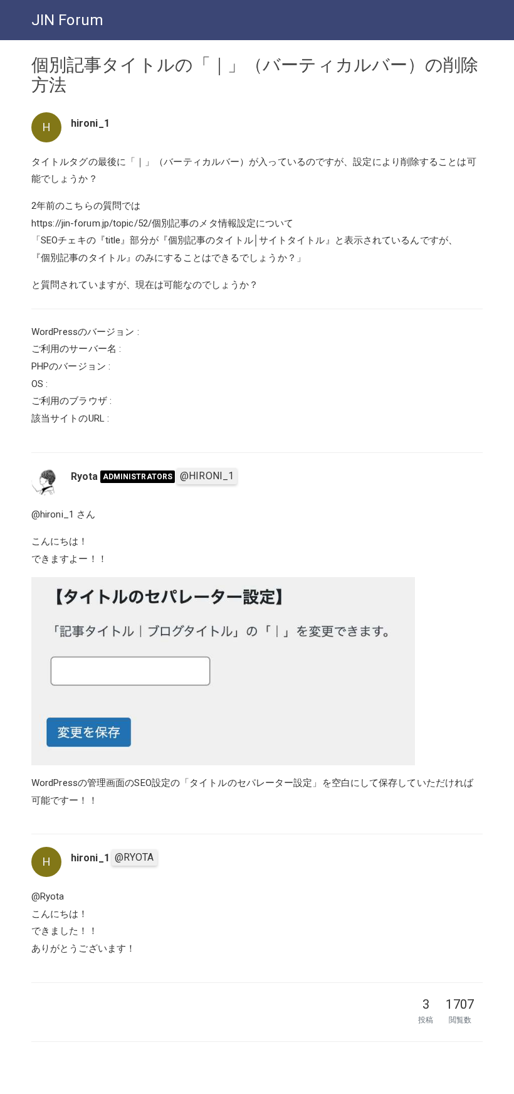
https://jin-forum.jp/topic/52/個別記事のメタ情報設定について (162, 223)
